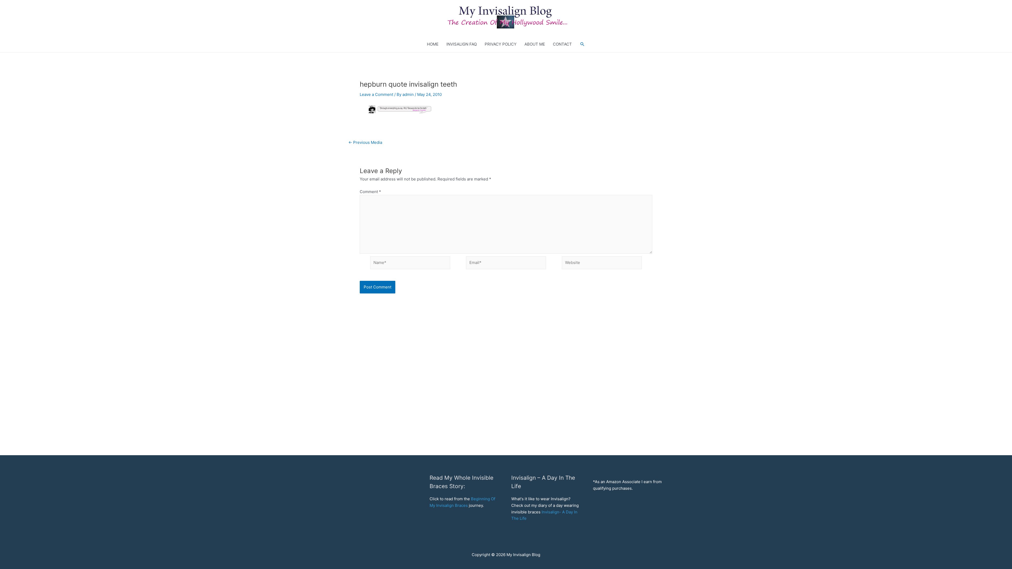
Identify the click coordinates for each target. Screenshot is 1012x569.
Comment (370, 191)
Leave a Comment (376, 94)
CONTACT (562, 44)
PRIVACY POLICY (501, 44)
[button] (504, 16)
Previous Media (365, 142)
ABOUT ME (534, 44)
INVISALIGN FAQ (461, 44)
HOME (433, 44)
